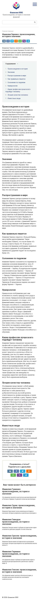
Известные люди (14, 98)
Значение (11, 72)
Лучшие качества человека (18, 95)
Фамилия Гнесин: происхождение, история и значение (19, 570)
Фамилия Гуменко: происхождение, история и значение (15, 491)
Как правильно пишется (16, 79)
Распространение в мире (17, 76)
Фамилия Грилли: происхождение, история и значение (19, 536)
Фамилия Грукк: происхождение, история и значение (18, 506)
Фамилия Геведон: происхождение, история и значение (15, 521)
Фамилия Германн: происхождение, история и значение (15, 553)
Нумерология (12, 86)
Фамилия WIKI (16, 12)
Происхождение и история (18, 69)
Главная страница (7, 31)
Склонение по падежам (16, 82)
